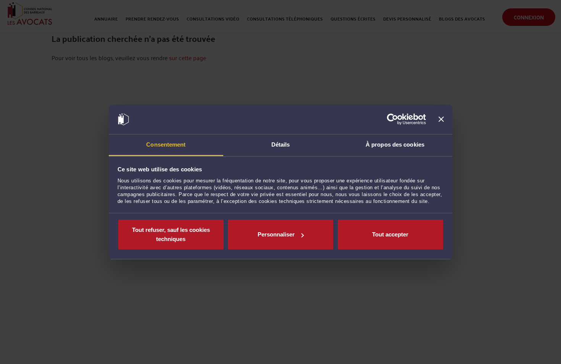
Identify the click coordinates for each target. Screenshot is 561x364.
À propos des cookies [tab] (395, 144)
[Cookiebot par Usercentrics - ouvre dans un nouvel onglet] (392, 119)
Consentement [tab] (165, 144)
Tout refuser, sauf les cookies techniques (171, 234)
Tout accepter (390, 234)
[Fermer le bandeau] (441, 119)
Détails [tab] (280, 144)
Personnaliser (276, 234)
